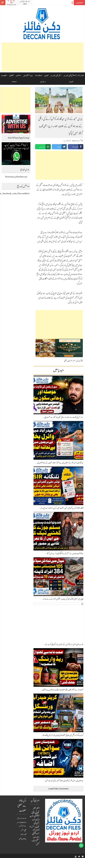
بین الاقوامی (28, 75)
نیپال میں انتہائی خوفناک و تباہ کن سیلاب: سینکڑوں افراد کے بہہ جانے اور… (62, 599)
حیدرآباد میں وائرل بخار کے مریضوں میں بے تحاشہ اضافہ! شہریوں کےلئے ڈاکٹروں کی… (59, 462)
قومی (46, 75)
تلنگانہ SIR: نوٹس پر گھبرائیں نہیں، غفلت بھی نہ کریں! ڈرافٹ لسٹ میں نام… (61, 508)
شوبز (71, 81)
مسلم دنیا (38, 75)
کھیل (11, 75)
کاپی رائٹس (23, 830)
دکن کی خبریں (56, 75)
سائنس (18, 75)
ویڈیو (32, 840)
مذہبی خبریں (36, 837)
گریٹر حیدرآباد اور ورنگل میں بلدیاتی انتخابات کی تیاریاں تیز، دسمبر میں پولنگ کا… (62, 735)
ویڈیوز (43, 81)
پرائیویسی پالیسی (22, 838)
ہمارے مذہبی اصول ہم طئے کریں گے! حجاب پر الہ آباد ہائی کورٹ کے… (63, 644)
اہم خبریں (69, 360)
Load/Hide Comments (58, 788)
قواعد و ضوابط (23, 834)
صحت (14, 81)
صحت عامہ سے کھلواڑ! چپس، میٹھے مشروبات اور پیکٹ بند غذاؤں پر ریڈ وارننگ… (61, 689)
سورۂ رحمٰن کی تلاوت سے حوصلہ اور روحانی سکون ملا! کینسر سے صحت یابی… (62, 417)
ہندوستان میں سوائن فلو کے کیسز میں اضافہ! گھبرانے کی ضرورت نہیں (64, 780)
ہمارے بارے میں (21, 818)
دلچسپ (4, 75)
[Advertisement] (42, 56)
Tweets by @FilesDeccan (16, 177)
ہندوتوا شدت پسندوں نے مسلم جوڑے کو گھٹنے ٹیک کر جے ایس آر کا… (64, 553)
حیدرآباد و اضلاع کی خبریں (74, 75)
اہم (74, 360)
